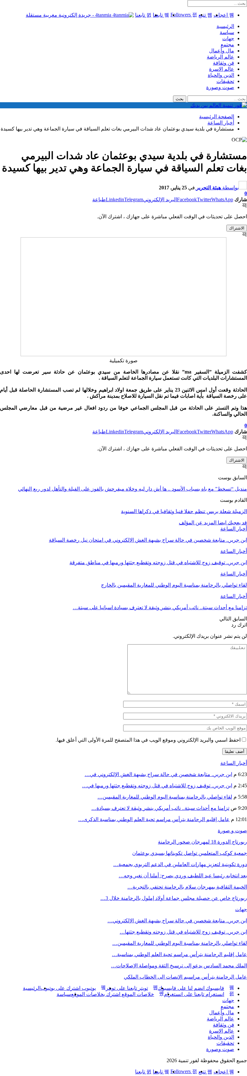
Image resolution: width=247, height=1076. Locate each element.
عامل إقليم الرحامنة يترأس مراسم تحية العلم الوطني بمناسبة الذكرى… (154, 819)
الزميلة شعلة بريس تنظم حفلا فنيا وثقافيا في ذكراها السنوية (184, 511)
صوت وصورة (220, 87)
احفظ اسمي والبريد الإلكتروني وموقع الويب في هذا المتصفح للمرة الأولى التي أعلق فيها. (148, 740)
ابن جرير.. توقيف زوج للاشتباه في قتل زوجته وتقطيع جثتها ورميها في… (157, 785)
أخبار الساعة (233, 528)
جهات (228, 38)
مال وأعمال (221, 50)
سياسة (227, 32)
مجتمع (227, 44)
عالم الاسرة (221, 69)
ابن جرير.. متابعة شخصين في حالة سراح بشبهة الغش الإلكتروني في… (158, 774)
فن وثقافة (223, 63)
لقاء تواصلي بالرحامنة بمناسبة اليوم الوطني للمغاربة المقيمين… (164, 797)
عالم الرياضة (220, 56)
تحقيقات (225, 81)
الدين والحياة (221, 75)
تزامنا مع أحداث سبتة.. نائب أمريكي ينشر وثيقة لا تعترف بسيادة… (160, 808)
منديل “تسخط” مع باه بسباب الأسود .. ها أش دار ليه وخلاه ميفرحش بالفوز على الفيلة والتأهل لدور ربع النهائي (132, 489)
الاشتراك (236, 228)
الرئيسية (225, 26)
